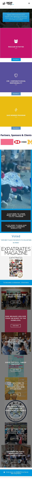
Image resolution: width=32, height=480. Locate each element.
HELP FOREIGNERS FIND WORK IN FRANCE (15, 296)
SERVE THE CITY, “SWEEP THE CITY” (15, 363)
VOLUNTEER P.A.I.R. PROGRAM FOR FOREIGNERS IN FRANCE (15, 408)
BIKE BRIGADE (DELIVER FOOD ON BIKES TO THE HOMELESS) (15, 318)
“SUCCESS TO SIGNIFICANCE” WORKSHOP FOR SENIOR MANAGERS (15, 341)
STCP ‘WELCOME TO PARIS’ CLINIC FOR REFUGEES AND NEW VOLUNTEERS (15, 386)
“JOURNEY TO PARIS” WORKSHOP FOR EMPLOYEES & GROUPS (16, 454)
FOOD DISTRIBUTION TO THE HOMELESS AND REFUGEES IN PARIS (15, 431)
